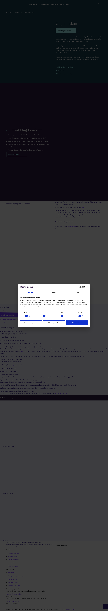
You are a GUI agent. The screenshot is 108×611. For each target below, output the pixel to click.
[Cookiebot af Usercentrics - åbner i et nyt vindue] (78, 287)
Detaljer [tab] (54, 292)
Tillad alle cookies (77, 322)
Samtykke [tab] (30, 292)
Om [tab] (78, 292)
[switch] (45, 316)
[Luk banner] (87, 286)
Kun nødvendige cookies (31, 322)
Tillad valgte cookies (54, 322)
